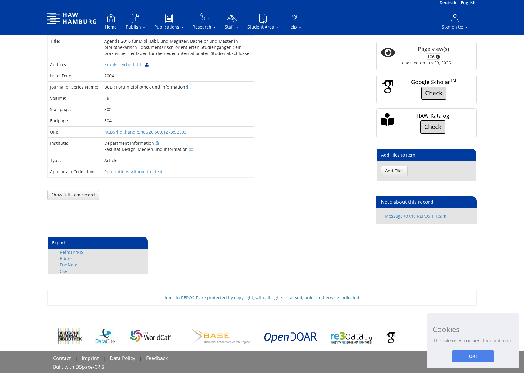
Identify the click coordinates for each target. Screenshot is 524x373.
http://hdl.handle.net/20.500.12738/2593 (145, 132)
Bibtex (66, 258)
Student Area (261, 27)
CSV (63, 271)
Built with (64, 367)
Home (111, 27)
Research (203, 27)
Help (292, 27)
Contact (62, 358)
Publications (167, 27)
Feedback (157, 358)
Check (433, 93)
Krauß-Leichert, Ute (124, 64)
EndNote (68, 265)
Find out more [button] (497, 340)
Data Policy (122, 358)
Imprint (90, 358)
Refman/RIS (71, 252)
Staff (230, 27)
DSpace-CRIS (90, 367)
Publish (134, 27)
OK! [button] (473, 356)
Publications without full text (133, 172)
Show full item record (73, 195)
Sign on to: (453, 27)
